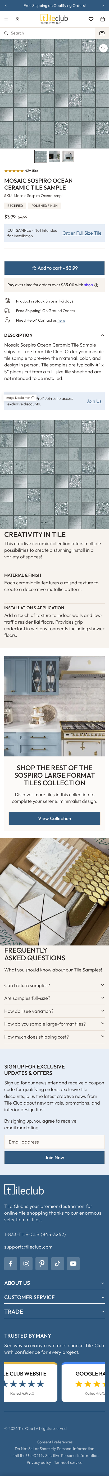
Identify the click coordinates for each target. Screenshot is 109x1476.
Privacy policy (39, 1462)
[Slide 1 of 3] (41, 156)
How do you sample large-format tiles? (45, 1024)
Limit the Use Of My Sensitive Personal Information (54, 1455)
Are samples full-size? (27, 998)
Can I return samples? (27, 985)
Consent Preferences (54, 1441)
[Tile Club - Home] (54, 19)
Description (18, 335)
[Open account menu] (17, 19)
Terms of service (68, 1462)
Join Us (94, 401)
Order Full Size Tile (82, 233)
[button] (21, 171)
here (61, 320)
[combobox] (54, 33)
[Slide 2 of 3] (54, 156)
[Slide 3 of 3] (68, 156)
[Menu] (6, 19)
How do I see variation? (28, 1011)
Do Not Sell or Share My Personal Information (54, 1448)
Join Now (54, 1157)
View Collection (54, 818)
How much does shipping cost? (36, 1037)
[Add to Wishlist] (103, 48)
